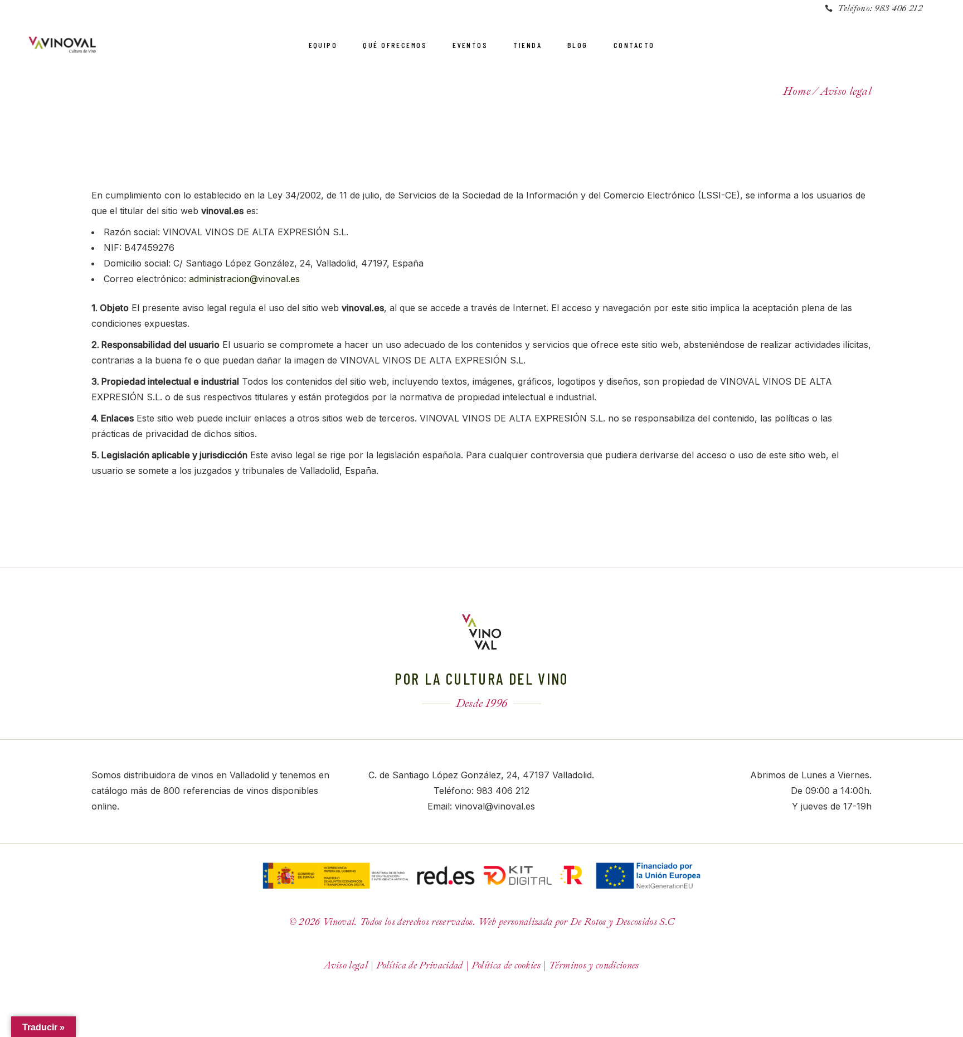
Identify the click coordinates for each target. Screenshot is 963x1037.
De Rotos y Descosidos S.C (622, 922)
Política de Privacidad (419, 965)
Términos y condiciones (594, 965)
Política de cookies (506, 965)
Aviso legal (346, 965)
